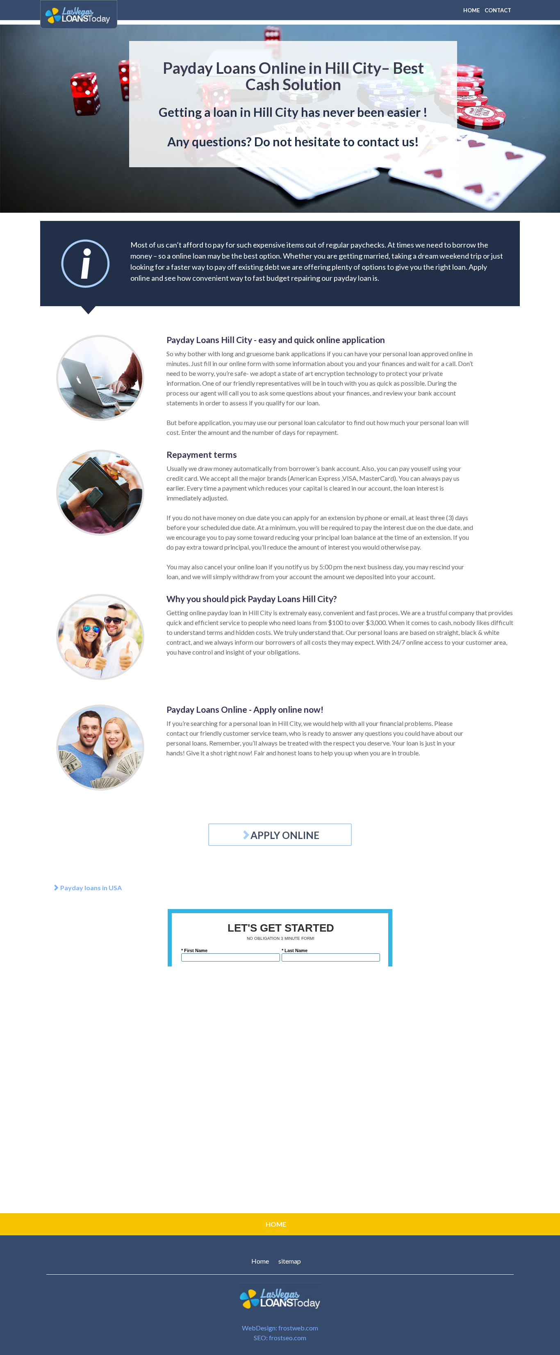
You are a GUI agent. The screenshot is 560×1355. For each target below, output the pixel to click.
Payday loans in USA (90, 887)
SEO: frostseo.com (280, 1337)
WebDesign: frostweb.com (280, 1328)
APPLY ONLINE (284, 835)
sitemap (289, 1261)
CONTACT (498, 10)
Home (260, 1261)
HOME (471, 10)
